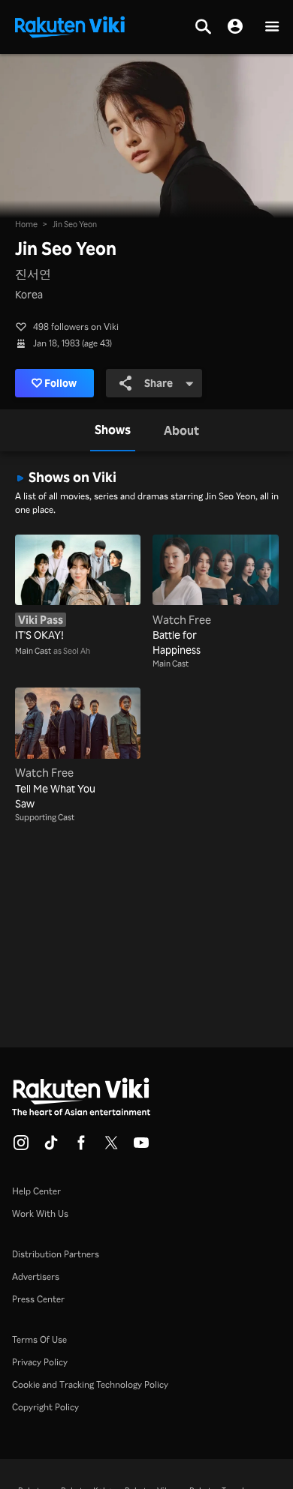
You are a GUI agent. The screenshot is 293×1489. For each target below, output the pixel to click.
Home (26, 224)
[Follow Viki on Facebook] (81, 1147)
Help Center (36, 1191)
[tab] (112, 430)
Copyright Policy (45, 1407)
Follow (60, 382)
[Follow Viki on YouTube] (141, 1147)
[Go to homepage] (70, 25)
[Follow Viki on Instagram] (21, 1147)
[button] (272, 27)
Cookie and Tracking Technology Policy (90, 1384)
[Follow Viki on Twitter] (111, 1147)
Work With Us (40, 1213)
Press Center (38, 1299)
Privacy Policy (40, 1362)
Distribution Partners (55, 1254)
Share (158, 382)
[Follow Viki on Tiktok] (51, 1147)
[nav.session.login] (235, 27)
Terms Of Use (39, 1339)
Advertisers (35, 1276)
